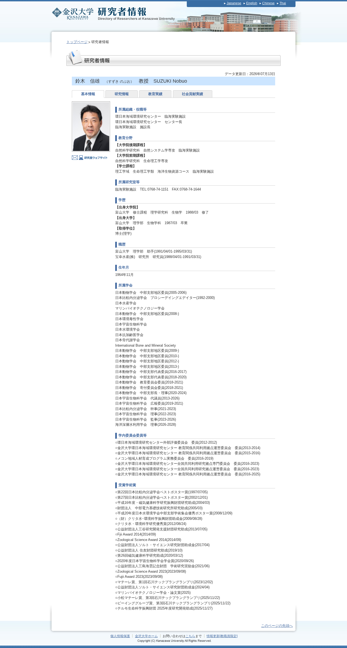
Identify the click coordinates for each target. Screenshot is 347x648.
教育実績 (155, 94)
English (251, 3)
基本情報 (88, 94)
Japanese (234, 3)
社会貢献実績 (192, 94)
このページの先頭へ (277, 626)
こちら (190, 636)
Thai (282, 3)
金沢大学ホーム (146, 636)
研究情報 (122, 94)
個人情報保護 (120, 636)
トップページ (77, 42)
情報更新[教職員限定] (222, 636)
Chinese (268, 3)
